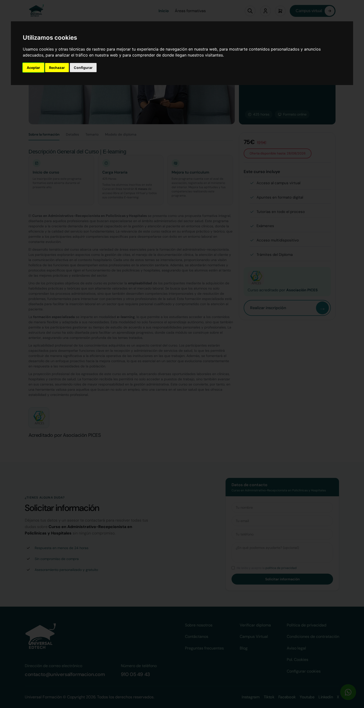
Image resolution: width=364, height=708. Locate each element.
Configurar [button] (83, 67)
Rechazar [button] (57, 67)
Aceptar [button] (33, 67)
